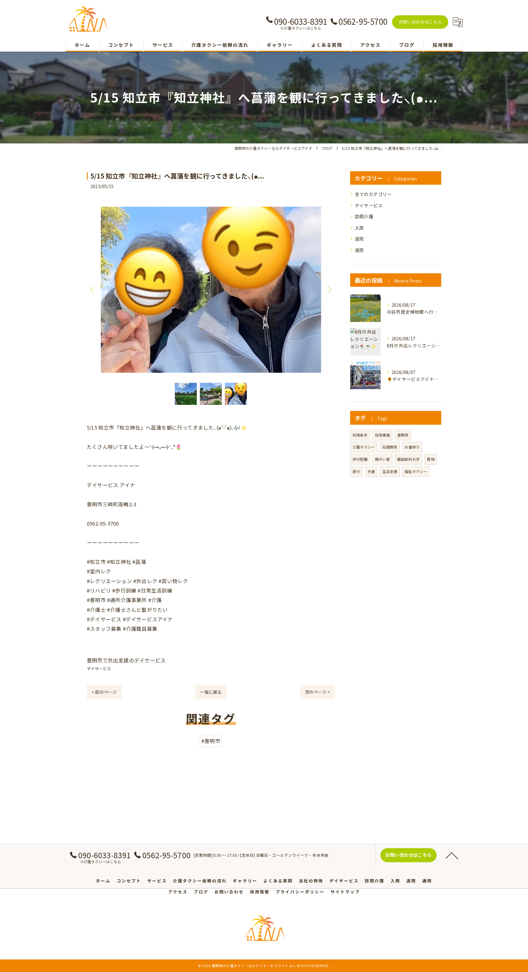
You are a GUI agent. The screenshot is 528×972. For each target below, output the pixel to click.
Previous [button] (93, 289)
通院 (359, 250)
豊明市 (403, 435)
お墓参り (412, 446)
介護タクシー (364, 446)
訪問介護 (364, 216)
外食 (371, 471)
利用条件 (360, 435)
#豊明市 (210, 741)
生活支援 (389, 471)
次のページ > (317, 692)
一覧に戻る (211, 692)
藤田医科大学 (408, 459)
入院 (359, 227)
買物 (430, 459)
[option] (211, 290)
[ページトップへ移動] (452, 855)
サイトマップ (345, 892)
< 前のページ (104, 692)
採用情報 (382, 435)
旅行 (356, 471)
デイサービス (99, 668)
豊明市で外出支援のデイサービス (126, 660)
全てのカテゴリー (373, 194)
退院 (359, 238)
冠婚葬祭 (389, 446)
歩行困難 (360, 459)
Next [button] (329, 289)
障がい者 (382, 459)
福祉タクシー (416, 471)
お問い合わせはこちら (420, 22)
